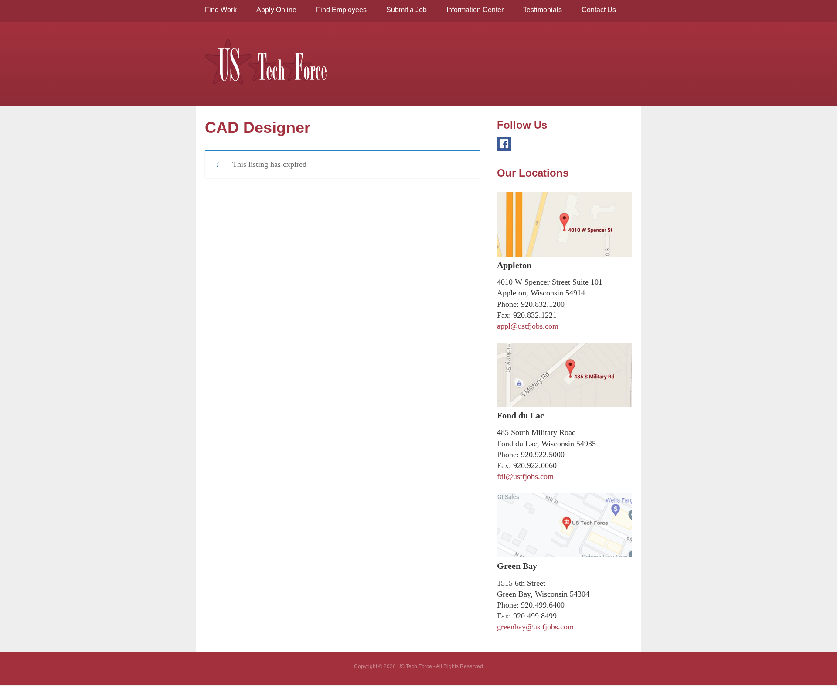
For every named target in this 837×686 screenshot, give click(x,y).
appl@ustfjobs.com (527, 326)
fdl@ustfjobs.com (525, 476)
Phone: (508, 304)
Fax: (504, 315)
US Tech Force (266, 61)
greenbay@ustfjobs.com (535, 626)
